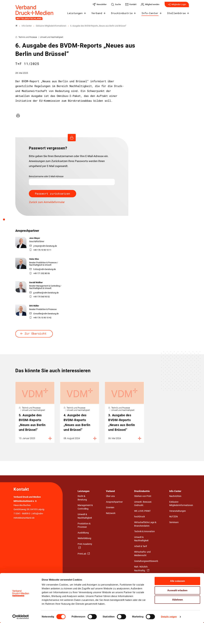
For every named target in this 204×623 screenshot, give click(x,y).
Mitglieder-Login (178, 4)
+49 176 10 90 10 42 (42, 317)
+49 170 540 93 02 (41, 296)
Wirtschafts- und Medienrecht (142, 554)
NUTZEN (173, 516)
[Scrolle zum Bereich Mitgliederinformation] (5, 220)
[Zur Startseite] (34, 12)
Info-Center (150, 13)
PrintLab (82, 553)
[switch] (92, 616)
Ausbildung (83, 532)
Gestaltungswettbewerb (146, 561)
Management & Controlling (85, 507)
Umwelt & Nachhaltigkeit (85, 516)
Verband (96, 13)
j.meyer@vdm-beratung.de (45, 246)
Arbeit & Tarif (140, 546)
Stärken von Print (142, 496)
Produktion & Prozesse (84, 525)
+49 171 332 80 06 (41, 273)
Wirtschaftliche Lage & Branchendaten (145, 524)
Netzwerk (110, 513)
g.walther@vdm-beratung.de (46, 292)
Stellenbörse (176, 13)
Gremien (110, 507)
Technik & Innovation (144, 531)
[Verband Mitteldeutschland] (16, 25)
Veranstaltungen (177, 511)
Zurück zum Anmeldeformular (47, 202)
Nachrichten (175, 496)
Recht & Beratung (82, 498)
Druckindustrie (122, 13)
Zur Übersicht (36, 333)
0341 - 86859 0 (22, 513)
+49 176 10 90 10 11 (42, 250)
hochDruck (139, 516)
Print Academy (85, 544)
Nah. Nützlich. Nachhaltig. (141, 568)
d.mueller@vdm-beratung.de (46, 313)
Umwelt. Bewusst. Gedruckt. (143, 504)
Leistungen (75, 13)
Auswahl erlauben (177, 590)
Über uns (110, 496)
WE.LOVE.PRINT (142, 511)
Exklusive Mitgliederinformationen (181, 504)
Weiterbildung (84, 538)
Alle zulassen (177, 581)
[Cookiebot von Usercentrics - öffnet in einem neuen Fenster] (21, 616)
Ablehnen (177, 599)
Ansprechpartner (114, 502)
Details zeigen (169, 616)
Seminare (173, 522)
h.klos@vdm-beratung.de (44, 269)
